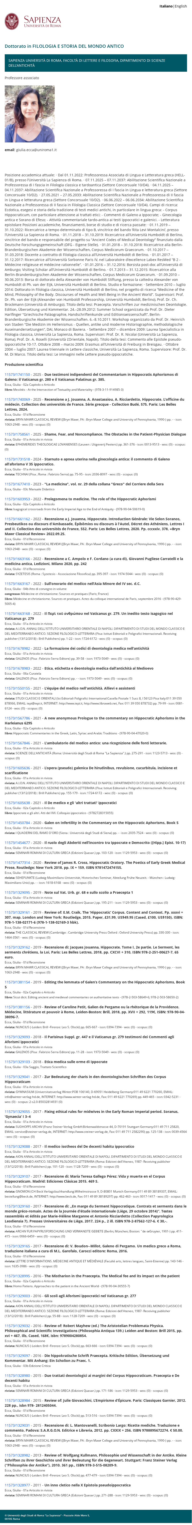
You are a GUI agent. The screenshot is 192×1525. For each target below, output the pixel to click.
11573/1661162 (17, 518)
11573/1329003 (17, 1295)
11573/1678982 (17, 648)
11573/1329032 (17, 1325)
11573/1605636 (17, 767)
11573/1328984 (17, 1400)
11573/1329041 (17, 1076)
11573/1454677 (17, 842)
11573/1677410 (17, 484)
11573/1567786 (17, 718)
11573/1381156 (17, 1007)
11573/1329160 (17, 1206)
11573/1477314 (17, 862)
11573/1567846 (17, 743)
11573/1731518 (17, 459)
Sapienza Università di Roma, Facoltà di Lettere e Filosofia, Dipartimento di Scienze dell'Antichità (86, 63)
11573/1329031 (17, 1425)
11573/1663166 (17, 558)
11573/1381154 (17, 982)
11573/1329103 (17, 1061)
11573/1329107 (17, 1176)
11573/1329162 (17, 947)
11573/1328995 (17, 1275)
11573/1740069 (17, 399)
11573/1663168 (17, 613)
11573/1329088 (17, 1146)
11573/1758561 (17, 434)
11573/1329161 (17, 912)
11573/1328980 (17, 1375)
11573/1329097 (17, 1355)
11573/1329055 (17, 1111)
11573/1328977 (17, 1485)
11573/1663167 (17, 583)
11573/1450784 (17, 822)
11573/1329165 (17, 1246)
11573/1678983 (17, 668)
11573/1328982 (17, 1455)
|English (173, 6)
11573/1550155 (17, 688)
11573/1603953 (17, 499)
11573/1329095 (17, 892)
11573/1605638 (17, 802)
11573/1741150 (17, 374)
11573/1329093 (17, 1036)
